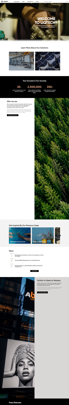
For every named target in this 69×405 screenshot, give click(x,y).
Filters (23, 1)
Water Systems (30, 1)
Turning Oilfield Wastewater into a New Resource (27, 260)
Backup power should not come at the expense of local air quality (29, 256)
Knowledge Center (47, 1)
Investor (37, 1)
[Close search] (66, 1)
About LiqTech (16, 1)
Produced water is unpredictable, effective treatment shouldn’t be (28, 266)
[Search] (67, 1)
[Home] (4, 1)
